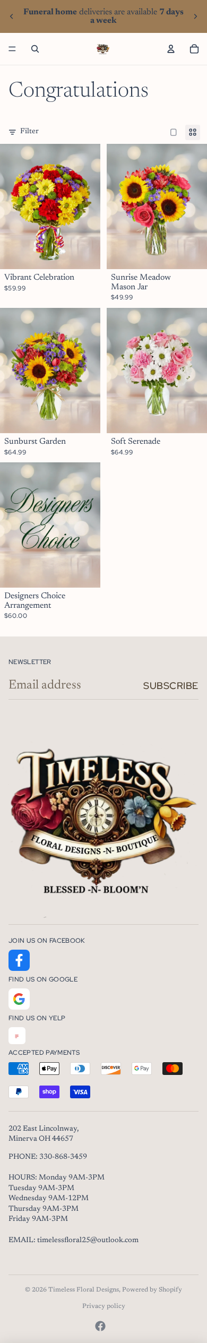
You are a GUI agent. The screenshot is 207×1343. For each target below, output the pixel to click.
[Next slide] (195, 16)
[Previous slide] (11, 16)
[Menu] (12, 49)
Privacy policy (103, 1306)
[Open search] (35, 49)
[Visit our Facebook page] (19, 960)
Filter (29, 131)
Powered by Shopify (152, 1290)
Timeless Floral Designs (83, 1290)
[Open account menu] (171, 49)
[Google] (19, 999)
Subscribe (171, 685)
